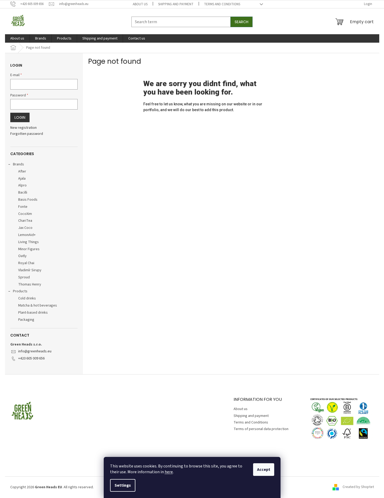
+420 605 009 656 (31, 358)
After (22, 171)
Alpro (22, 185)
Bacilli (22, 192)
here (169, 472)
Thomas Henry (29, 284)
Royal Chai (26, 263)
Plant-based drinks (33, 312)
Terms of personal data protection (261, 429)
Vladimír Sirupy (29, 270)
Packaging (26, 319)
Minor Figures (29, 249)
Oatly (22, 256)
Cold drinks (27, 298)
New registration (23, 127)
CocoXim (25, 213)
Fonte (22, 206)
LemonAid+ (27, 235)
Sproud (24, 277)
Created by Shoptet (358, 487)
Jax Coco (25, 227)
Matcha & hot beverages (37, 305)
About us (140, 4)
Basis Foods (27, 199)
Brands (18, 164)
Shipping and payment (175, 4)
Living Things (28, 242)
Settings (123, 485)
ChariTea (25, 220)
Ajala (22, 178)
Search (241, 21)
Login (20, 117)
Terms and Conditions (222, 4)
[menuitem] (17, 38)
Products (20, 291)
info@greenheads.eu (34, 351)
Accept (263, 469)
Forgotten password (26, 133)
